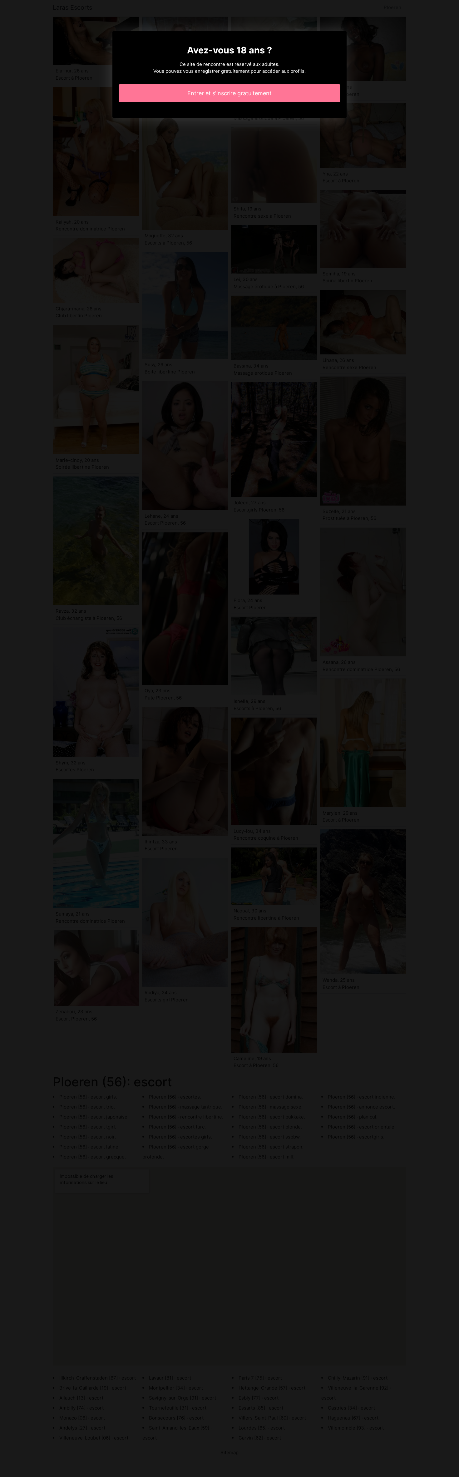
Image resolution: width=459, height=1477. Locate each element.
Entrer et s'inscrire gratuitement (229, 93)
